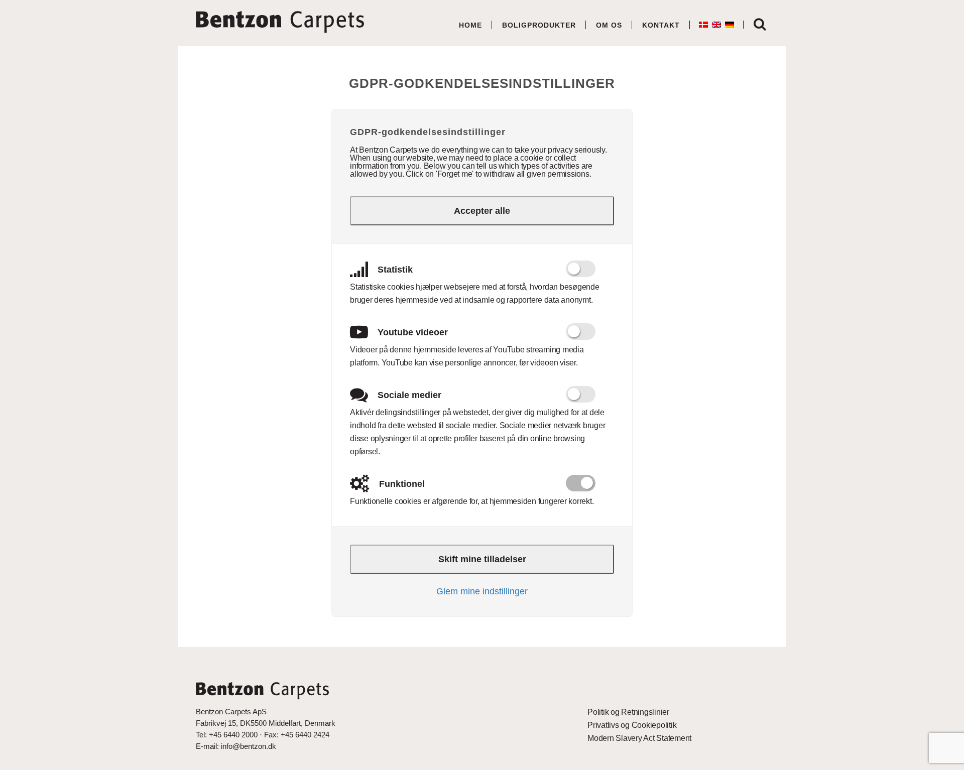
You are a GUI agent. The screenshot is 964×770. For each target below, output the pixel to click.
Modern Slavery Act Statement (639, 738)
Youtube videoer (411, 332)
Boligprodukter (539, 25)
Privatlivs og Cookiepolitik (631, 725)
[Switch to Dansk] (703, 25)
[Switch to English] (716, 25)
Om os (609, 25)
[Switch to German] (729, 25)
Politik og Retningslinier (628, 712)
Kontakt (661, 25)
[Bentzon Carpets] (276, 23)
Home (470, 25)
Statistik (394, 270)
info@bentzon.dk (248, 746)
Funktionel (401, 484)
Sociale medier (408, 395)
